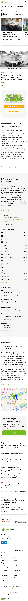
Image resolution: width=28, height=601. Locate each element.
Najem (10, 6)
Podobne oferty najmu (14, 106)
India (15, 575)
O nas (3, 552)
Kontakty (17, 553)
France (16, 558)
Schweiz (16, 565)
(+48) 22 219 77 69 (6, 538)
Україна (16, 567)
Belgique (3, 572)
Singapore (17, 572)
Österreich (17, 563)
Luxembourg (4, 575)
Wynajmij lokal (19, 550)
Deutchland (4, 567)
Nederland (4, 570)
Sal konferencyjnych (18, 6)
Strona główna (4, 6)
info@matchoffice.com (6, 536)
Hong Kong (17, 570)
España (3, 580)
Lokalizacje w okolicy (14, 111)
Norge (3, 563)
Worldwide (17, 577)
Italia (15, 560)
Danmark (3, 558)
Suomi (3, 565)
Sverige (3, 560)
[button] (20, 20)
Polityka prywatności (12, 588)
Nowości (17, 548)
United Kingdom (5, 577)
